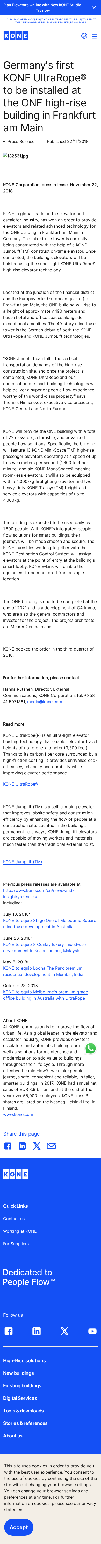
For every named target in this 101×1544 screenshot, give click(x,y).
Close (94, 7)
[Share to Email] (51, 1145)
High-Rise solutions (24, 1360)
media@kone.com (44, 701)
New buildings (18, 1373)
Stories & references (25, 1423)
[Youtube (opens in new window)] (92, 1329)
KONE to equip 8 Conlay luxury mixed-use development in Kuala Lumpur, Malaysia (44, 947)
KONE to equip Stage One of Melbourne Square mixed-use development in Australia (49, 923)
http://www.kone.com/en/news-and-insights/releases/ (38, 893)
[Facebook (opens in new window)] (8, 1329)
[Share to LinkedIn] (22, 1145)
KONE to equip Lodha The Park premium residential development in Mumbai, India (43, 971)
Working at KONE (20, 1231)
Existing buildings (22, 1385)
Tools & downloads (23, 1410)
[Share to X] (36, 1145)
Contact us (14, 1218)
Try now (43, 10)
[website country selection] (84, 36)
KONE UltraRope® (20, 784)
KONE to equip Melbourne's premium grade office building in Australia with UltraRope (45, 995)
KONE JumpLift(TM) (22, 861)
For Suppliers (16, 1243)
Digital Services (20, 1398)
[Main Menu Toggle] (94, 36)
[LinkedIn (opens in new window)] (36, 1329)
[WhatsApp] (90, 1048)
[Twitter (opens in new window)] (64, 1329)
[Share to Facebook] (7, 1145)
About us (13, 1435)
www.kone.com (18, 1114)
